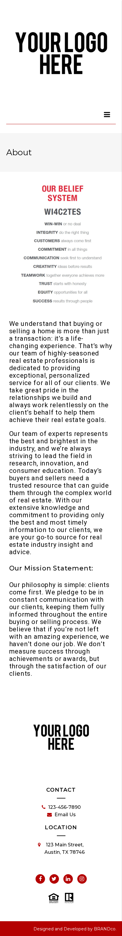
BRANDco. (105, 929)
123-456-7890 (64, 807)
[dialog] (107, 114)
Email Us (65, 814)
